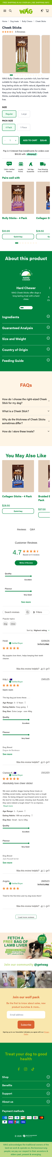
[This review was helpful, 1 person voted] (42, 871)
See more (26, 602)
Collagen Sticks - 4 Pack (17, 496)
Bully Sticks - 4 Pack (14, 218)
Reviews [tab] (21, 529)
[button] (8, 979)
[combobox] (38, 630)
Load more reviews (26, 917)
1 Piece (23, 127)
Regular (9, 113)
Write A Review (26, 563)
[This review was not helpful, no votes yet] (47, 669)
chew (13, 624)
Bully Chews (27, 21)
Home (4, 21)
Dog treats (14, 21)
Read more (8, 806)
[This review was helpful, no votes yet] (42, 669)
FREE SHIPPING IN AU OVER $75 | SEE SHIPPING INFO (26, 2)
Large (24, 113)
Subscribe (26, 1024)
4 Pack (9, 127)
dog (5, 624)
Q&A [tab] (32, 529)
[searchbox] (14, 612)
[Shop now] (26, 946)
